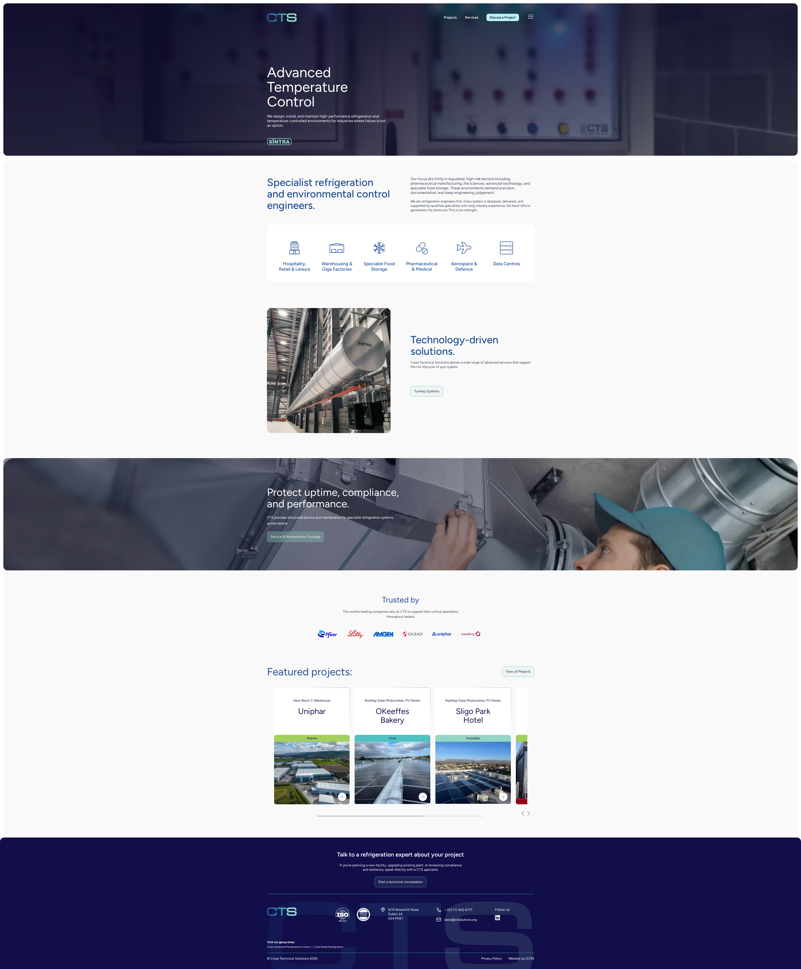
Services (471, 17)
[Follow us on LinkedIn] (514, 917)
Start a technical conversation (400, 882)
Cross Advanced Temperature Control (289, 946)
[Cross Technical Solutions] (282, 17)
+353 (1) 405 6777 (458, 910)
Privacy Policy (491, 958)
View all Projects (518, 671)
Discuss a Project (503, 17)
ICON (530, 958)
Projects (450, 17)
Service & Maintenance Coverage (295, 537)
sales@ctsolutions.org (460, 920)
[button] (520, 813)
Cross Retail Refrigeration (328, 946)
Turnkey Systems (426, 391)
